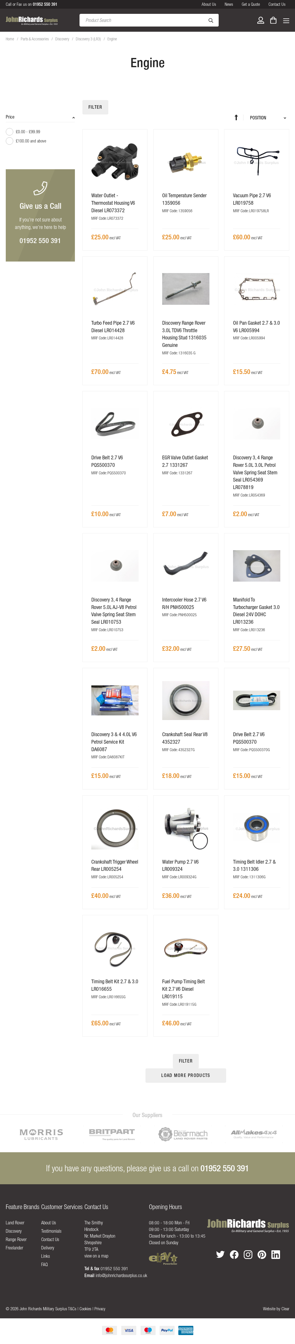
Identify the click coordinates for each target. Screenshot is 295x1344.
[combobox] (149, 20)
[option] (41, 1134)
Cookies (85, 1308)
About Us (209, 4)
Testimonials (51, 1231)
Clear (285, 1308)
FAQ (44, 1264)
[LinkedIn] (275, 1254)
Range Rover (16, 1239)
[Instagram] (248, 1254)
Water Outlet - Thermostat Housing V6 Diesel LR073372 (113, 202)
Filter (95, 107)
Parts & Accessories (35, 39)
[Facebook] (234, 1254)
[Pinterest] (262, 1254)
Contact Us (276, 4)
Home (10, 39)
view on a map (96, 1255)
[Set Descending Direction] (239, 117)
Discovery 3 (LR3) (89, 39)
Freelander (14, 1247)
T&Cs (72, 1308)
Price (10, 116)
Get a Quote (251, 4)
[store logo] (32, 20)
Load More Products (185, 1075)
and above (31, 140)
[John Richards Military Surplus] (248, 1226)
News (229, 4)
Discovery (62, 39)
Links (45, 1256)
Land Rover (15, 1222)
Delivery (47, 1247)
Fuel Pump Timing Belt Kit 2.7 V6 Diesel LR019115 (183, 988)
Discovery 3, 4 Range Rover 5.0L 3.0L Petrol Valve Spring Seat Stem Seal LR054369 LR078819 (255, 472)
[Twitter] (220, 1254)
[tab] (40, 132)
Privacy (99, 1308)
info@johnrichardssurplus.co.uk (121, 1275)
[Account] (260, 20)
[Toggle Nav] (286, 20)
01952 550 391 (40, 240)
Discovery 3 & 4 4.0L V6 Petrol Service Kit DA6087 (114, 741)
